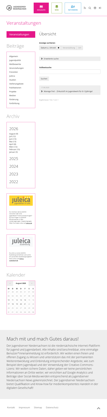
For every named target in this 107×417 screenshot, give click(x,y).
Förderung (13, 99)
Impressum (24, 407)
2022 (13, 181)
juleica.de (29, 223)
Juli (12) (12, 136)
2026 (13, 128)
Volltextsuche (45, 67)
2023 (13, 174)
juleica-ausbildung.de (16, 259)
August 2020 (21, 283)
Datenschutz (52, 407)
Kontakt (11, 407)
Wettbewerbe (15, 64)
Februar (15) (14, 149)
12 (17, 300)
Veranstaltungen (19, 34)
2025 (13, 158)
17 (9, 304)
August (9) (13, 133)
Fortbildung (14, 103)
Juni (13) (12, 139)
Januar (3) (13, 152)
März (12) (13, 147)
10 (9, 300)
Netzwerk (73, 10)
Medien (12, 95)
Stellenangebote (16, 83)
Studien (12, 80)
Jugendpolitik (15, 60)
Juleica (12, 76)
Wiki (57, 10)
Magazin (41, 10)
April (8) (12, 144)
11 (13, 300)
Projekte (12, 91)
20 (21, 304)
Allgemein (13, 56)
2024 (13, 166)
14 (25, 300)
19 (17, 304)
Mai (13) (12, 141)
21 (25, 304)
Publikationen (15, 87)
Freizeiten (13, 72)
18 (13, 304)
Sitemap (38, 407)
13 (21, 300)
